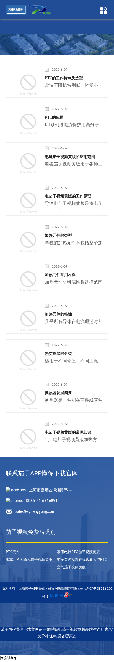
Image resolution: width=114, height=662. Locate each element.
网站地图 (9, 658)
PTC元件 (13, 552)
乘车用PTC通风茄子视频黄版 (29, 560)
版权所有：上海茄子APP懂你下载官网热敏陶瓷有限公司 (43, 588)
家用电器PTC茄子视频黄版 (78, 552)
